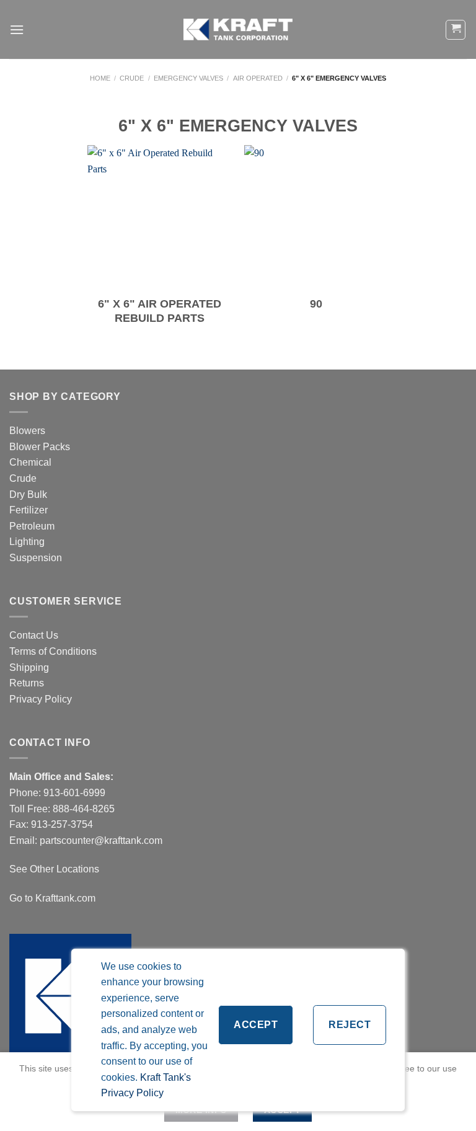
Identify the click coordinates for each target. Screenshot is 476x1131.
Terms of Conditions (53, 651)
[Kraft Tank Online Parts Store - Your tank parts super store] (238, 29)
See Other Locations (54, 869)
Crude (132, 78)
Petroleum (32, 526)
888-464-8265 (84, 809)
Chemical (30, 462)
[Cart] (455, 30)
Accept (256, 1024)
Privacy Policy (40, 699)
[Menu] (16, 29)
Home (100, 78)
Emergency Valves (188, 78)
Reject (349, 1024)
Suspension (35, 557)
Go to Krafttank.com (52, 898)
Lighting (27, 541)
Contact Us (33, 635)
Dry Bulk (28, 494)
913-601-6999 (74, 792)
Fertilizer (28, 510)
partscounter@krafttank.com (101, 840)
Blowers (28, 430)
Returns (26, 683)
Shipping (29, 667)
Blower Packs (39, 446)
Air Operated (258, 78)
